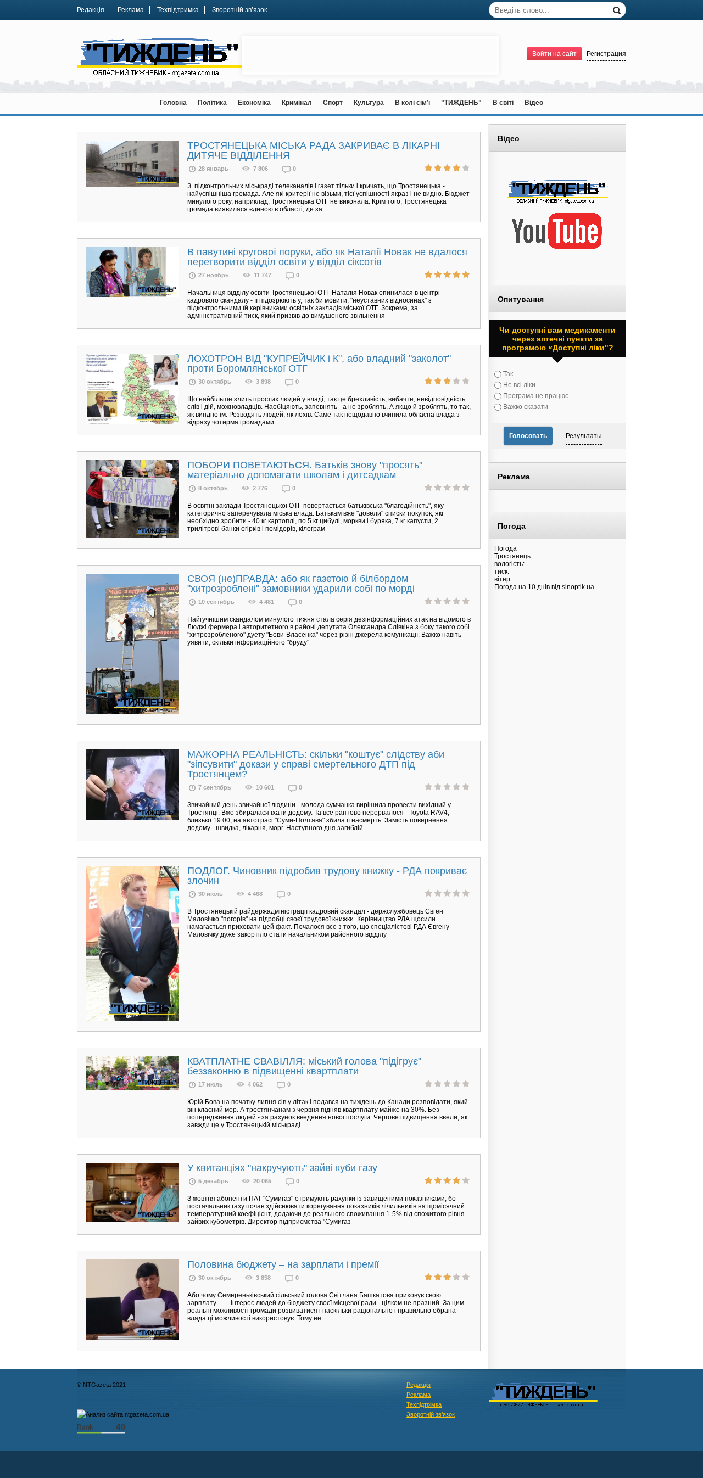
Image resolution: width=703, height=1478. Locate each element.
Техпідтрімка (424, 1404)
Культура (369, 103)
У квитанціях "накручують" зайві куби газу (282, 1168)
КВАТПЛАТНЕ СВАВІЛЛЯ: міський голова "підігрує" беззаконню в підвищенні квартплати (304, 1066)
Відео (534, 103)
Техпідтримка (178, 10)
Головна (173, 103)
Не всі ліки (518, 385)
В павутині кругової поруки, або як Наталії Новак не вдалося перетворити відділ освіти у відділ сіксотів (327, 257)
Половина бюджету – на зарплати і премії (283, 1264)
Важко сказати (524, 407)
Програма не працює (534, 396)
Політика (212, 103)
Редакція (90, 10)
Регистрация (606, 54)
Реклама (131, 10)
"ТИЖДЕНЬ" (461, 103)
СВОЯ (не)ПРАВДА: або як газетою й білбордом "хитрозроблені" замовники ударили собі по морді (301, 584)
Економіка (254, 103)
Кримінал (297, 103)
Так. (508, 374)
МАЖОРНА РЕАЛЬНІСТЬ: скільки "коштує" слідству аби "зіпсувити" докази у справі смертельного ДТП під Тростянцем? (315, 764)
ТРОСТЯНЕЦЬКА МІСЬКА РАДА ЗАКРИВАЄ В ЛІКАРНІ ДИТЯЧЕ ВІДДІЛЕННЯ (313, 150)
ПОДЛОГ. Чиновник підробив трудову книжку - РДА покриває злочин (327, 876)
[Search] (618, 9)
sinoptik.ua (578, 587)
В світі (503, 103)
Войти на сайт (554, 54)
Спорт (333, 103)
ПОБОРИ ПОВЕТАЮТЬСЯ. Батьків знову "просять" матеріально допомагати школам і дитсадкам (304, 470)
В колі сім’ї (412, 103)
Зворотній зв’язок (239, 10)
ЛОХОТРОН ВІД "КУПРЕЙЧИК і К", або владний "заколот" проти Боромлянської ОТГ (319, 363)
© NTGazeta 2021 (101, 1384)
